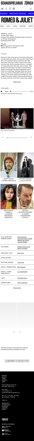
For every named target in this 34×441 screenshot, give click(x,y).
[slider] (19, 91)
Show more (17, 82)
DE (2, 9)
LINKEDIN (4, 408)
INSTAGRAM (5, 403)
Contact (4, 380)
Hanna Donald (21, 237)
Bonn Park (20, 253)
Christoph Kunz (22, 278)
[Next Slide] (20, 331)
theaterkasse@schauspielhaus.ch (11, 392)
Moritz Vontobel (22, 248)
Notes (31, 26)
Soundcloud (6, 405)
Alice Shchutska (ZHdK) (24, 239)
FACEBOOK (5, 406)
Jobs (3, 382)
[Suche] (6, 9)
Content (23, 26)
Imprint (4, 375)
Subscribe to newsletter (17, 361)
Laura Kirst (20, 262)
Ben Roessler (21, 267)
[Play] (1, 91)
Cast (8, 26)
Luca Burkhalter (22, 272)
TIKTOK (4, 409)
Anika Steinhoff (22, 283)
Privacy (4, 377)
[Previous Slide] (14, 331)
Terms (4, 378)
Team (15, 26)
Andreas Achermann (23, 247)
